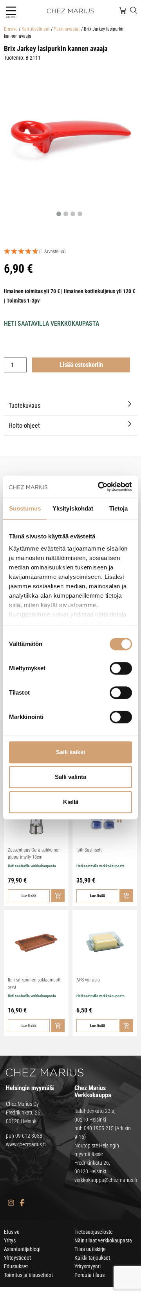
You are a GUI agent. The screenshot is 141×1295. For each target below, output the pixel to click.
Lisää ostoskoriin (81, 364)
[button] (11, 11)
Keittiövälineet (36, 29)
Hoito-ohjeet (24, 425)
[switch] (121, 668)
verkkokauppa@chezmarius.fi (105, 1180)
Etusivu (11, 29)
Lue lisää (29, 896)
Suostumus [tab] (25, 508)
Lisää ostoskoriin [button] (58, 895)
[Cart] (122, 10)
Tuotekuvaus (24, 405)
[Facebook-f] (22, 1203)
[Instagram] (11, 1203)
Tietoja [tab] (118, 508)
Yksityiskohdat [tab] (72, 508)
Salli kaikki (70, 752)
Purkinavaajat (67, 29)
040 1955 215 (99, 1128)
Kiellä (70, 802)
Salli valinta (70, 776)
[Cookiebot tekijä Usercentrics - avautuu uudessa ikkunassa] (99, 487)
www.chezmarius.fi (26, 1144)
